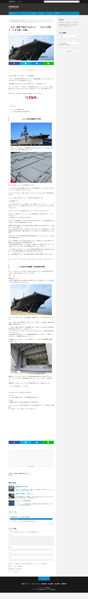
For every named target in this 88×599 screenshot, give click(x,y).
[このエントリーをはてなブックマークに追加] (37, 63)
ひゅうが (25, 33)
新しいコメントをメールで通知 (15, 566)
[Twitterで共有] (25, 63)
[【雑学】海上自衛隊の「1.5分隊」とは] (11, 496)
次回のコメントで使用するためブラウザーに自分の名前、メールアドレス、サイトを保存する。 (28, 563)
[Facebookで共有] (14, 63)
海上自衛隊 (49, 13)
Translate (68, 44)
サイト (10, 557)
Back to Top (44, 578)
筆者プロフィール (13, 13)
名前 (10, 547)
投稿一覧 (27, 473)
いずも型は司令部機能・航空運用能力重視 (20, 111)
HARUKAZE (14, 7)
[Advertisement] (31, 423)
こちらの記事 (24, 386)
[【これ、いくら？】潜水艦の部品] (11, 503)
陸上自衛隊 (41, 13)
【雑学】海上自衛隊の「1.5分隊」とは (24, 493)
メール (10, 552)
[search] (78, 2)
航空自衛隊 (33, 13)
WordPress (53, 589)
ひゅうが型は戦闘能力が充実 (17, 109)
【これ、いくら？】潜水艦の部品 (22, 500)
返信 (50, 524)
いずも (22, 33)
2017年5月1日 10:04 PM (15, 518)
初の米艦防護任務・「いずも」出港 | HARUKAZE (20, 516)
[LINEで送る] (48, 63)
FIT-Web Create (41, 589)
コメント (10, 534)
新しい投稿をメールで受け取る (15, 568)
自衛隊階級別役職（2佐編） (21, 486)
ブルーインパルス (24, 13)
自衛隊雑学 (57, 13)
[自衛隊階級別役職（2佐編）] (11, 488)
